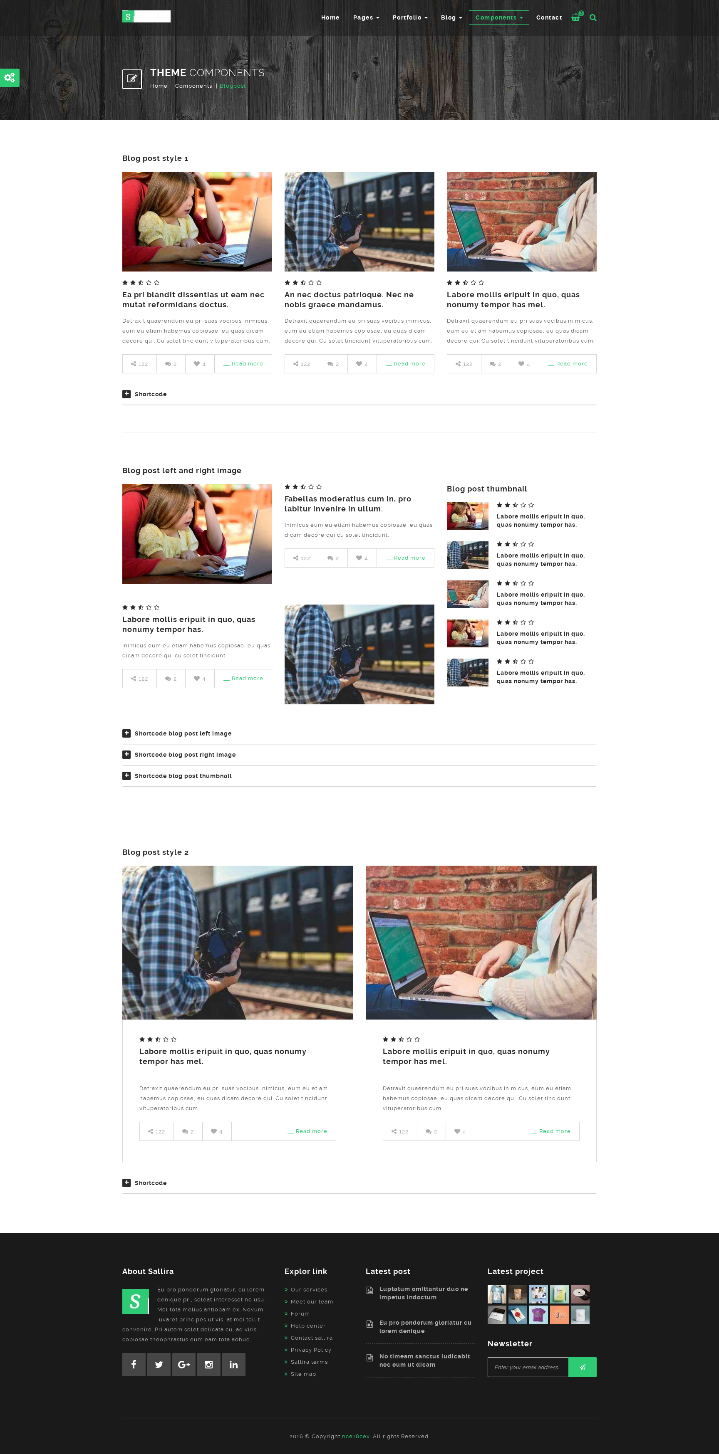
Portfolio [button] (408, 17)
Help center (308, 1326)
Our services (309, 1289)
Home (330, 17)
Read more (247, 363)
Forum (300, 1314)
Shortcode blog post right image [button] (185, 754)
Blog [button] (450, 17)
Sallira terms (309, 1362)
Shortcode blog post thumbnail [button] (183, 776)
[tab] (359, 397)
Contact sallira (312, 1338)
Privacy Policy (311, 1350)
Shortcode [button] (151, 394)
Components (193, 86)
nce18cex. (356, 1436)
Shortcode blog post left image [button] (183, 733)
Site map (303, 1374)
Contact (549, 17)
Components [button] (497, 17)
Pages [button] (364, 17)
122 (142, 363)
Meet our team (312, 1301)
